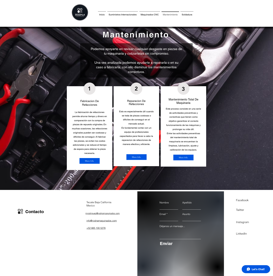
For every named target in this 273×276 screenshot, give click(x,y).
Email (163, 214)
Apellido (187, 202)
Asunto (186, 214)
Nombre (164, 202)
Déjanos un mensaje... (172, 226)
